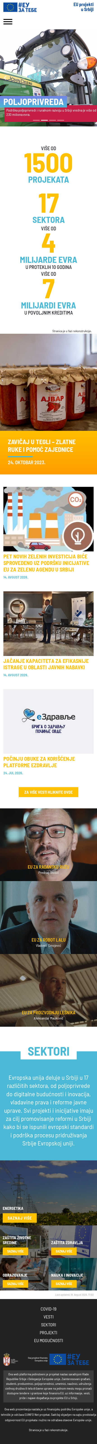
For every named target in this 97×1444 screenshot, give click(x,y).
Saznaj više (20, 1218)
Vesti (49, 1317)
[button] (5, 77)
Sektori (48, 1325)
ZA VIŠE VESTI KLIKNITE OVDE (48, 793)
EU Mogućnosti (48, 1341)
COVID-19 (48, 1309)
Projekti (48, 1333)
